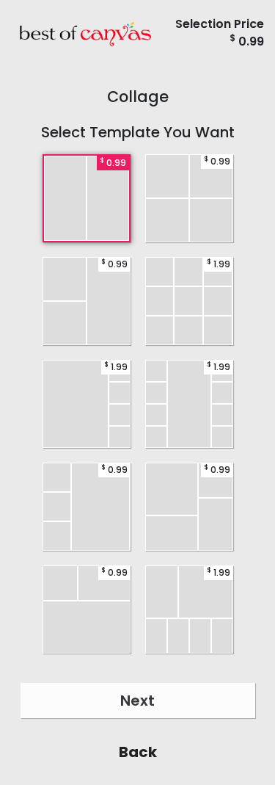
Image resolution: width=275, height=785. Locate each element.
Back (138, 752)
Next (137, 700)
